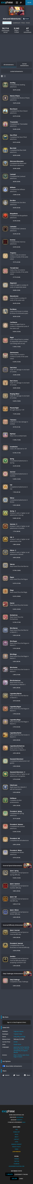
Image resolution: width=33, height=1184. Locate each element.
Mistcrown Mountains (17, 161)
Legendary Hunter (15, 733)
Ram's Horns (14, 381)
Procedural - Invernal (16, 943)
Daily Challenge (15, 980)
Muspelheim (14, 213)
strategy (22, 1036)
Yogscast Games (18, 1031)
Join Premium (16, 1151)
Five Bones (13, 309)
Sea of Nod (13, 135)
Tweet (18, 1075)
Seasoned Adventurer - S (17, 772)
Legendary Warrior (16, 693)
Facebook (16, 1163)
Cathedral (13, 227)
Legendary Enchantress (17, 746)
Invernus (12, 240)
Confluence (13, 322)
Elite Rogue (13, 641)
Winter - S (13, 550)
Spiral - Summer (15, 884)
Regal (12, 337)
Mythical (12, 434)
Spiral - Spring (14, 871)
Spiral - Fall (13, 897)
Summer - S (13, 524)
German (16, 1049)
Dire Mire (13, 200)
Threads (16, 1159)
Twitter (16, 1161)
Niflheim (13, 187)
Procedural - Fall (15, 838)
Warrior (12, 564)
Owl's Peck (13, 368)
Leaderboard (16, 23)
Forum (28, 23)
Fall (11, 485)
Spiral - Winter (14, 910)
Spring (12, 459)
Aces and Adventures (11, 19)
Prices (23, 23)
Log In (29, 2)
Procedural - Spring (16, 811)
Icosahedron (14, 447)
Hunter (12, 603)
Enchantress (13, 615)
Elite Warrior (14, 628)
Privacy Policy (16, 1146)
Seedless (12, 956)
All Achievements (9, 64)
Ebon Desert (13, 109)
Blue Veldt (13, 148)
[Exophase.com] (7, 2)
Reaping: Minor (14, 394)
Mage (12, 590)
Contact (16, 1139)
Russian (21, 1049)
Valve (23, 1122)
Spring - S (13, 511)
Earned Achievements (24, 64)
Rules (16, 1134)
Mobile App (16, 1132)
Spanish (26, 1047)
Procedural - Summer (16, 824)
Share (28, 1075)
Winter (12, 498)
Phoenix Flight (14, 408)
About (16, 1137)
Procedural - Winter (16, 850)
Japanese (16, 1047)
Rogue (12, 577)
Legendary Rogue (15, 707)
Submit (7, 1075)
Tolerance (13, 420)
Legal (16, 1141)
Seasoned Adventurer (16, 759)
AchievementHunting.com (16, 1166)
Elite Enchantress (15, 680)
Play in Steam (18, 1055)
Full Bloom (13, 798)
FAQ (16, 1129)
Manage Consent (16, 1144)
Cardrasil (13, 174)
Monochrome (14, 296)
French (22, 1047)
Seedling (12, 83)
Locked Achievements (16, 71)
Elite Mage (13, 654)
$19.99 (15, 1042)
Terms (16, 1149)
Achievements (7, 23)
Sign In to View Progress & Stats (16, 1022)
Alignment (13, 283)
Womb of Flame (15, 96)
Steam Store (17, 1044)
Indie (15, 1036)
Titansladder (14, 122)
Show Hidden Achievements (14, 1066)
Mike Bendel (19, 1117)
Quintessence (14, 352)
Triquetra (13, 253)
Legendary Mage (15, 720)
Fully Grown (13, 785)
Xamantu (19, 1120)
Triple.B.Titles (18, 1034)
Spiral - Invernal (14, 930)
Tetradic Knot (14, 268)
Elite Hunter (13, 667)
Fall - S (12, 537)
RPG (18, 1036)
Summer (12, 472)
